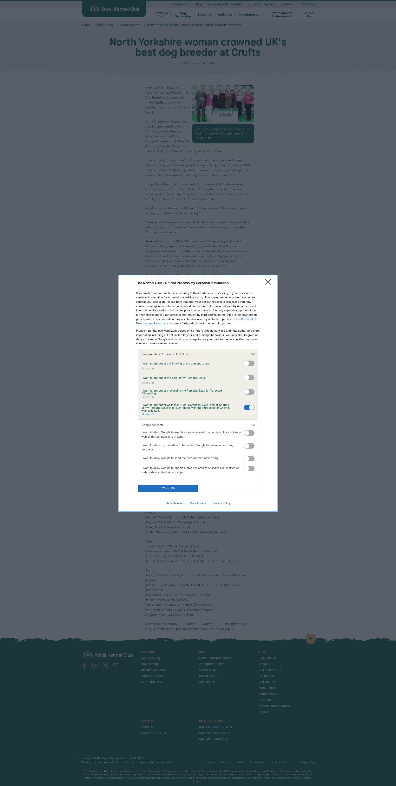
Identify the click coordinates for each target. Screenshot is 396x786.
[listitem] (198, 354)
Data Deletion (175, 503)
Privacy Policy (221, 503)
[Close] (269, 283)
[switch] (249, 363)
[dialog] (198, 393)
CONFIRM (168, 488)
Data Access (198, 503)
